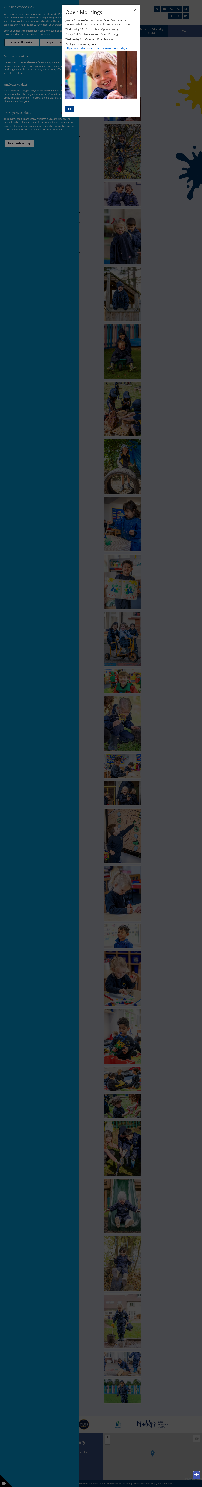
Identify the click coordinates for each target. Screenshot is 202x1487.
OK (70, 109)
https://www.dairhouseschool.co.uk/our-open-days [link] (96, 48)
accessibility (196, 1475)
